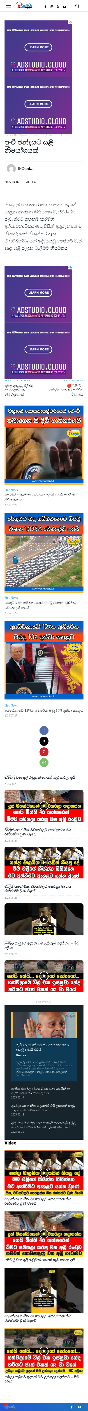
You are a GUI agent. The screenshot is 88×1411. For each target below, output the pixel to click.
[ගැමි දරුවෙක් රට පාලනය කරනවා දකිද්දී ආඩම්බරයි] (44, 1025)
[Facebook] (45, 7)
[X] (58, 7)
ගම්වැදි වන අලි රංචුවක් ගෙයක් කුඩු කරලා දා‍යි (40, 777)
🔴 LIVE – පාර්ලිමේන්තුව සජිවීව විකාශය (66, 390)
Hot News (19, 135)
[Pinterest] (44, 751)
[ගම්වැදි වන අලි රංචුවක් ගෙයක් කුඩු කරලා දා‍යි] (44, 806)
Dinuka (21, 1055)
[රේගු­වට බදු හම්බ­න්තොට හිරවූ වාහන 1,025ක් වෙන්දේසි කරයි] (44, 553)
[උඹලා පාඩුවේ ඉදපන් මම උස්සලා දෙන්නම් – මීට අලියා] (44, 976)
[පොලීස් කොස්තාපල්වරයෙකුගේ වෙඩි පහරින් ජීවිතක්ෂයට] (44, 445)
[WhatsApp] (44, 762)
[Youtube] (64, 7)
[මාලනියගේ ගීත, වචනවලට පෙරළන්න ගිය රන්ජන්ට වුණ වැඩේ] (44, 862)
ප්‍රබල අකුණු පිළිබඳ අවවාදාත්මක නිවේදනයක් (19, 390)
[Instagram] (52, 7)
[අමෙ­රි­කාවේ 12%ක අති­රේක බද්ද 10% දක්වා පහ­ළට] (44, 660)
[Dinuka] (12, 168)
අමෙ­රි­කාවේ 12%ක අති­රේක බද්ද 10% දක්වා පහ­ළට (44, 710)
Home (8, 135)
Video (10, 1143)
